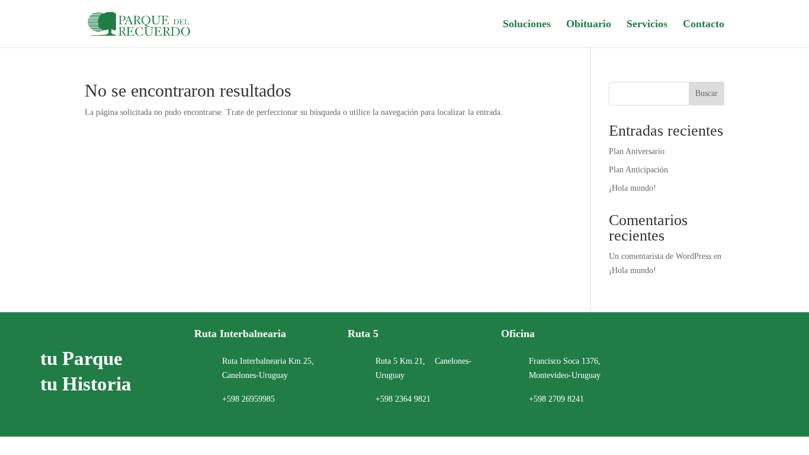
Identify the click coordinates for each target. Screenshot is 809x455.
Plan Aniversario (636, 151)
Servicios (647, 25)
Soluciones (527, 25)
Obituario (588, 25)
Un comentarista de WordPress (660, 256)
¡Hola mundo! (632, 188)
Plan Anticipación (638, 169)
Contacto (703, 25)
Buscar (706, 93)
